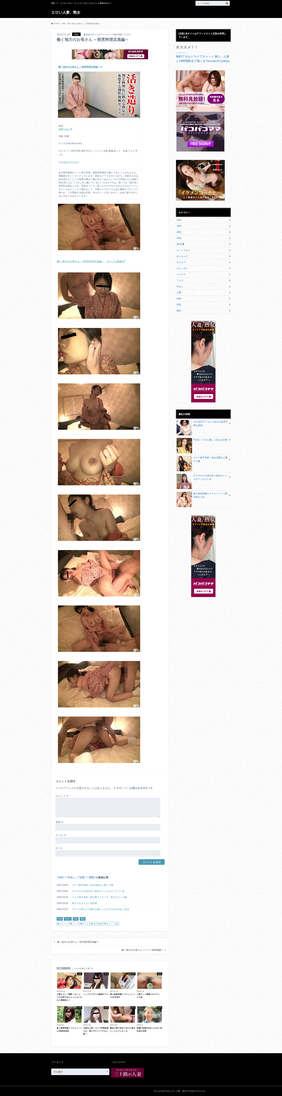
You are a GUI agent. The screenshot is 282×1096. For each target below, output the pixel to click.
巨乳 (82, 877)
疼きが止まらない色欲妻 (84, 903)
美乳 (91, 877)
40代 (179, 232)
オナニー (181, 262)
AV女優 (180, 244)
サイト (59, 848)
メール (60, 835)
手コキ (86, 923)
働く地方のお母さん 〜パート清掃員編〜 (142, 950)
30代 (60, 877)
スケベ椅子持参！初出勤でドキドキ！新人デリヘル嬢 (99, 897)
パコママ (181, 274)
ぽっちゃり (182, 256)
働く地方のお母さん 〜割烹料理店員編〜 (78, 942)
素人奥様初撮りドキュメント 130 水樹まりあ (210, 495)
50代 (179, 238)
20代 (179, 219)
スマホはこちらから (68, 162)
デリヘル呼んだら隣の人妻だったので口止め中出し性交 (100, 909)
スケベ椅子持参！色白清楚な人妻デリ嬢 (92, 885)
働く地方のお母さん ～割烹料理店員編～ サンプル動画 (89, 261)
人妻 (179, 292)
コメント (62, 795)
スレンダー (182, 268)
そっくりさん (183, 250)
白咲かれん (64, 129)
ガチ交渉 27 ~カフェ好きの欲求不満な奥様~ (210, 423)
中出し (71, 877)
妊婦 (179, 298)
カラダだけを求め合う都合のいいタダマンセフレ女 (98, 891)
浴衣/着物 (97, 923)
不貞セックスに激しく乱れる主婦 (210, 439)
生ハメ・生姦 (112, 923)
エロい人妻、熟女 (65, 12)
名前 (59, 821)
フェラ (75, 923)
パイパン (63, 923)
